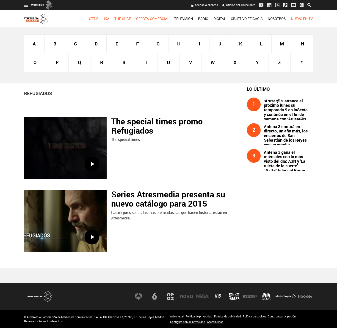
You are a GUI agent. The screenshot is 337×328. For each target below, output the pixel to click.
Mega (202, 296)
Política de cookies (254, 316)
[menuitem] (93, 18)
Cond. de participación (282, 316)
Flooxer (305, 296)
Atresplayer (285, 296)
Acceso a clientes (206, 5)
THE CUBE (122, 18)
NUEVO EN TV (302, 18)
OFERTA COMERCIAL (152, 18)
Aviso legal (177, 316)
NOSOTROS (277, 18)
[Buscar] (309, 4)
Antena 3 (138, 296)
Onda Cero (234, 296)
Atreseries (218, 296)
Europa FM (250, 296)
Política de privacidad (198, 316)
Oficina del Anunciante (240, 5)
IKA (106, 18)
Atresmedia (40, 296)
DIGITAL (219, 18)
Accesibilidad (215, 322)
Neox (170, 296)
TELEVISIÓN (183, 18)
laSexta (154, 296)
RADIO (203, 18)
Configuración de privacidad (187, 322)
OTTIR (94, 18)
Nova (186, 296)
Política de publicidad (227, 316)
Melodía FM (266, 296)
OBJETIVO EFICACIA (247, 18)
